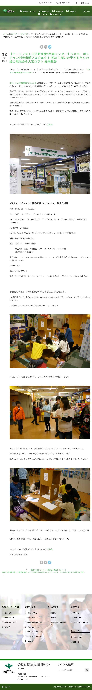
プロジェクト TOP (33, 627)
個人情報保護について (63, 3)
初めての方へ (8, 613)
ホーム (6, 34)
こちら (50, 124)
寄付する (76, 613)
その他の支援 (77, 617)
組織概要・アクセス (10, 622)
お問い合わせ (85, 3)
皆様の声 (53, 617)
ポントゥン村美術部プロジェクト (23, 83)
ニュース (44, 14)
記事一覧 (76, 642)
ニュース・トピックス (19, 34)
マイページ (57, 14)
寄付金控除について (45, 3)
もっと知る (60, 11)
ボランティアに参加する (80, 622)
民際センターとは (29, 11)
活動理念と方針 (9, 617)
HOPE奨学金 (31, 617)
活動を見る (45, 11)
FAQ (75, 3)
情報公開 (7, 627)
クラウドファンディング (34, 636)
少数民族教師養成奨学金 (34, 622)
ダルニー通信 (77, 637)
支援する (73, 11)
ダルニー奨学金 (32, 613)
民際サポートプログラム (34, 632)
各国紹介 (53, 613)
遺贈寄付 (30, 641)
